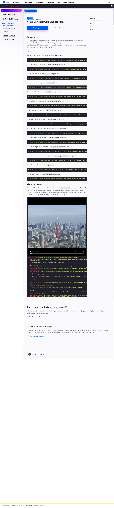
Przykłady (38, 19)
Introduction (93, 24)
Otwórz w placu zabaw (59, 28)
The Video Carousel (95, 30)
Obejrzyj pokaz (37, 28)
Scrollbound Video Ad (9, 28)
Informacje (16, 2)
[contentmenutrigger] (100, 18)
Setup (91, 27)
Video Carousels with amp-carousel (99, 21)
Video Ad (5, 31)
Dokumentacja (28, 2)
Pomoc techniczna (68, 2)
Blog (59, 2)
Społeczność (39, 2)
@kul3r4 (42, 354)
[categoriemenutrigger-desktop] (30, 11)
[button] (83, 226)
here (78, 188)
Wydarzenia (50, 2)
